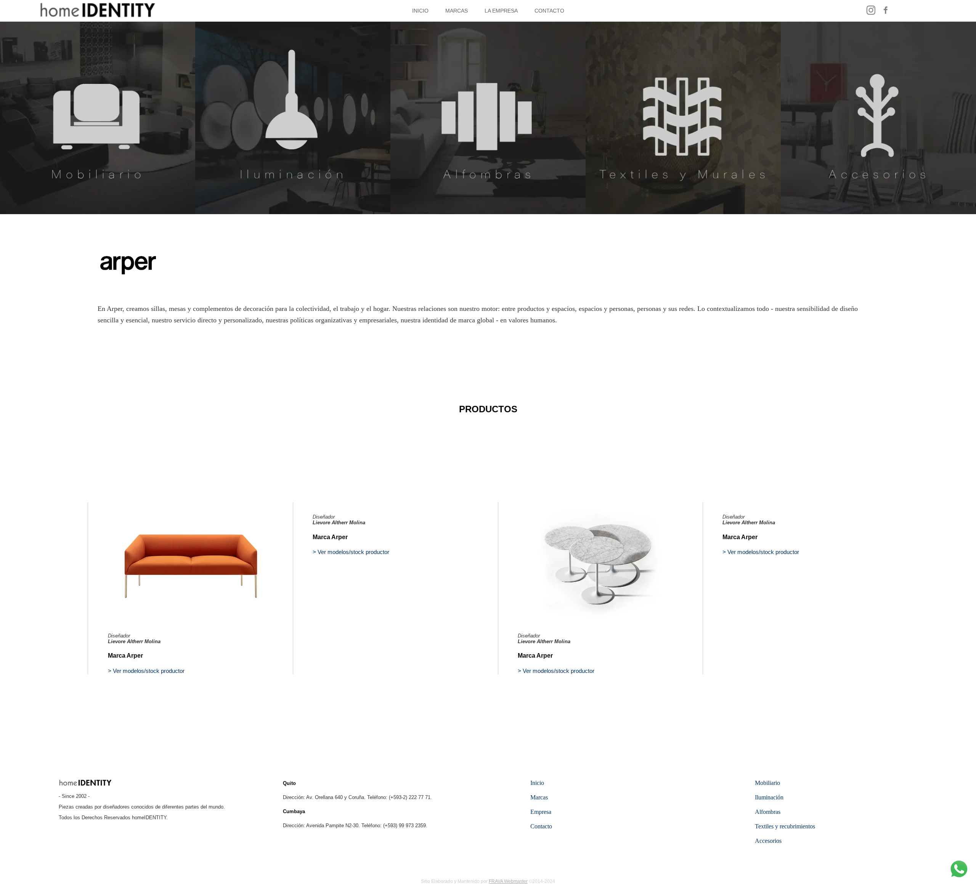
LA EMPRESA (501, 11)
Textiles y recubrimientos (785, 826)
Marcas (539, 797)
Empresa (540, 812)
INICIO (420, 11)
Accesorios (768, 841)
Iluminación (769, 797)
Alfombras (767, 812)
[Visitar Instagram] (871, 14)
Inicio (537, 783)
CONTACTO (549, 11)
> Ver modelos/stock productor (146, 671)
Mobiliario (767, 783)
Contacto (541, 826)
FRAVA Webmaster (508, 881)
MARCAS (456, 11)
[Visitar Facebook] (886, 14)
